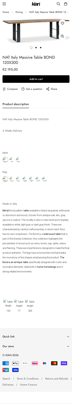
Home (6, 12)
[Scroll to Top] (66, 386)
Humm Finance (28, 385)
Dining (19, 12)
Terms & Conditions (28, 379)
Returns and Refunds (56, 379)
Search (6, 379)
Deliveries (8, 385)
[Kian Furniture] (36, 4)
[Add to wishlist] (62, 23)
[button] (65, 4)
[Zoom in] (62, 36)
